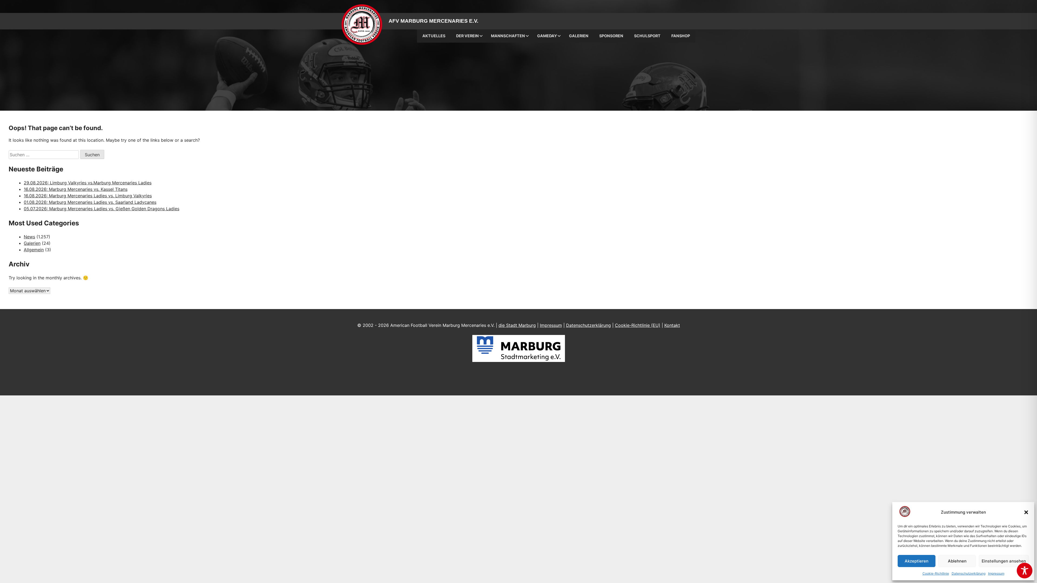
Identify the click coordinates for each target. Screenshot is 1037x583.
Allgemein (34, 249)
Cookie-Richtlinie (935, 573)
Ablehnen (957, 561)
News (29, 236)
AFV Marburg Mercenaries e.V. (433, 21)
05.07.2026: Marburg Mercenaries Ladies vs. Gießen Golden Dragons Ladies (101, 208)
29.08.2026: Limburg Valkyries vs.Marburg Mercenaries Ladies (87, 182)
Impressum (996, 573)
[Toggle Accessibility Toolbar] (1024, 570)
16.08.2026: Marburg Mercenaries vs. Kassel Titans (75, 189)
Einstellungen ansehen (1004, 561)
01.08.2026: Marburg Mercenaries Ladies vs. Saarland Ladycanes (90, 202)
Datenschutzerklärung (968, 573)
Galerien (32, 243)
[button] (1026, 512)
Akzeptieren (916, 561)
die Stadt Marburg (517, 325)
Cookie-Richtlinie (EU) (637, 325)
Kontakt (672, 325)
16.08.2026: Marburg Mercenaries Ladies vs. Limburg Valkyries (88, 195)
